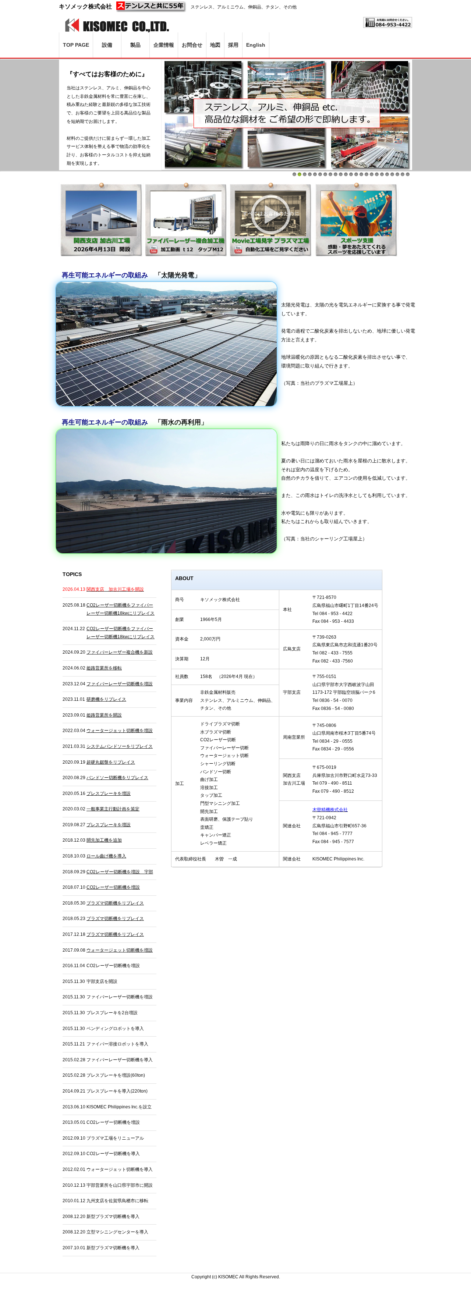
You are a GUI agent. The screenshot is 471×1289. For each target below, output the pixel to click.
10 (341, 174)
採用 (233, 45)
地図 (215, 45)
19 (387, 174)
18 (382, 174)
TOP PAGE (76, 45)
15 (366, 174)
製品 (135, 45)
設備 (107, 45)
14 (361, 174)
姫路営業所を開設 (104, 715)
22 (402, 174)
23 (408, 174)
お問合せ (192, 45)
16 (371, 174)
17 (377, 174)
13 (356, 174)
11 (346, 174)
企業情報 (163, 45)
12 (351, 174)
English (255, 45)
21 (397, 174)
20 (392, 174)
